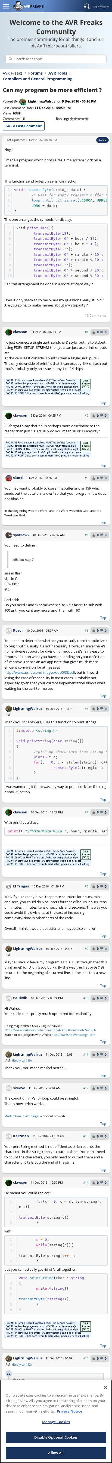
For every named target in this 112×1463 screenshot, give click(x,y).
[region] (56, 1421)
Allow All (56, 1452)
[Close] (105, 1387)
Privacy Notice (69, 1411)
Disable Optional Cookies (55, 1437)
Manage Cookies (56, 1421)
